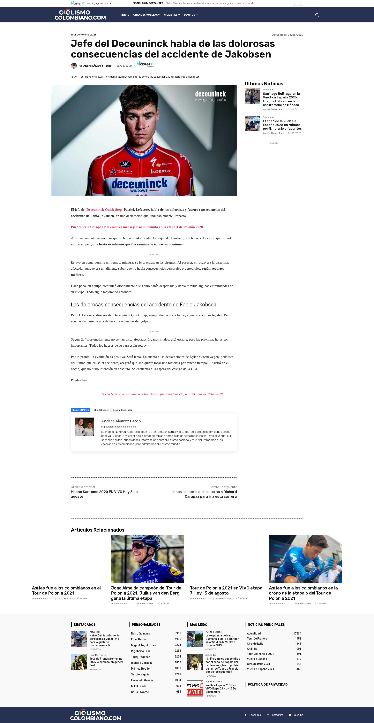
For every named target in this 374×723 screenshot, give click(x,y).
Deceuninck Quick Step (104, 210)
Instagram (277, 714)
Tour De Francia (98, 655)
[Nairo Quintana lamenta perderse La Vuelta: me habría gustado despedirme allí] (79, 639)
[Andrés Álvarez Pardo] (74, 66)
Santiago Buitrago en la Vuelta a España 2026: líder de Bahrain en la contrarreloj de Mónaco (281, 99)
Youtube (298, 714)
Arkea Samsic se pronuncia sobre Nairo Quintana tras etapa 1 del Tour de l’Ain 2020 (162, 394)
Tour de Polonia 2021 (83, 34)
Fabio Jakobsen (101, 409)
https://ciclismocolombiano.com (118, 426)
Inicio (74, 76)
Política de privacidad (268, 684)
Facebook (255, 714)
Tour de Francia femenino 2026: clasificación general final (107, 662)
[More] (135, 464)
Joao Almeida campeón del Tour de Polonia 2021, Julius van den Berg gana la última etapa (146, 593)
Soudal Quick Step (122, 409)
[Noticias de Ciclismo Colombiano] (80, 14)
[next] (300, 3)
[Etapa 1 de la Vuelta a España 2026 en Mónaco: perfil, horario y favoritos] (252, 123)
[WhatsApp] (126, 464)
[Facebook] (99, 464)
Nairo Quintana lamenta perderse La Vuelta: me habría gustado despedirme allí (210, 3)
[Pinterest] (117, 464)
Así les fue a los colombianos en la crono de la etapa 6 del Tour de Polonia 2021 (303, 593)
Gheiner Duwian (145, 603)
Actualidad (268, 89)
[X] (108, 464)
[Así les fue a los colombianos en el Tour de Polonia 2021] (68, 559)
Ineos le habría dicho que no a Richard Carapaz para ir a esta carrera (204, 494)
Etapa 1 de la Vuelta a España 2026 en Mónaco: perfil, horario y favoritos (282, 124)
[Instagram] (268, 714)
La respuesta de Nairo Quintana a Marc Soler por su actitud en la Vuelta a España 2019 (222, 640)
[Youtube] (290, 714)
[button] (317, 14)
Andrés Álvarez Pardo (97, 66)
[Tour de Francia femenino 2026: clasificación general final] (79, 662)
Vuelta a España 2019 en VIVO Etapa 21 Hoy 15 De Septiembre (221, 688)
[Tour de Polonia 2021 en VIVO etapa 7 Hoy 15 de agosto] (226, 559)
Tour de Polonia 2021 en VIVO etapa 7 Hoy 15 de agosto (226, 590)
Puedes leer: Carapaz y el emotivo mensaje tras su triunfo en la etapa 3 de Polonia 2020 (137, 227)
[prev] (294, 3)
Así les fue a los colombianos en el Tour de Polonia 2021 (66, 590)
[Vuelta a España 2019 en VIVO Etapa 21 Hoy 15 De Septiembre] (195, 688)
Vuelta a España (214, 632)
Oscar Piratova (65, 598)
